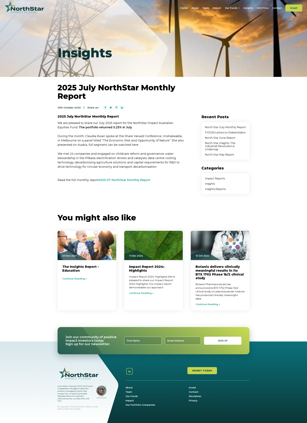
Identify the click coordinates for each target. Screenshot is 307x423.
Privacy (193, 400)
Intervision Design (72, 409)
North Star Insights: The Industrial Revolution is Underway (220, 146)
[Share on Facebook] (105, 107)
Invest (293, 8)
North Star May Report (219, 154)
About (195, 8)
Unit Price (262, 8)
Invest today (202, 370)
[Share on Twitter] (110, 107)
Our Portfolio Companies (140, 404)
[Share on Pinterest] (116, 107)
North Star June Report (220, 137)
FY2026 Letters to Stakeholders (225, 132)
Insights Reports (215, 189)
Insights (248, 8)
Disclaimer (195, 396)
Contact (277, 8)
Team (205, 8)
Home (184, 8)
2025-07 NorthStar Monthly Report (124, 180)
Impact (217, 8)
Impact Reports (215, 178)
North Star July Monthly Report (225, 127)
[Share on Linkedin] (122, 107)
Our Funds (231, 8)
